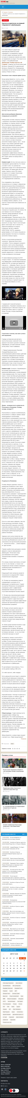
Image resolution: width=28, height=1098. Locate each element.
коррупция (11, 1017)
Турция (18, 1006)
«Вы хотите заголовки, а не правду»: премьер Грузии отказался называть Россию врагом (13, 913)
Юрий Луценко (6, 1011)
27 (14, 971)
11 (7, 965)
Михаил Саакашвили (11, 998)
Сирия (12, 1006)
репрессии (5, 1019)
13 (13, 965)
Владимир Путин (18, 988)
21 (17, 968)
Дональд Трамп (15, 993)
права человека (19, 1017)
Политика (10, 12)
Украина (5, 1009)
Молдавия (21, 998)
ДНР (16, 990)
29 (20, 971)
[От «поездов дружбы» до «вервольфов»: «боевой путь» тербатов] (14, 800)
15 (20, 965)
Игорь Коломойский (14, 996)
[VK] (5, 1089)
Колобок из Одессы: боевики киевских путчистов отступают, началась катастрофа (13, 889)
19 (10, 968)
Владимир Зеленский (7, 988)
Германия (5, 990)
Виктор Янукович (16, 985)
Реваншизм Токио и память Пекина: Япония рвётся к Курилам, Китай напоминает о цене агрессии (13, 865)
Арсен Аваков (19, 983)
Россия (20, 1003)
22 (20, 968)
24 (4, 971)
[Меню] (3, 6)
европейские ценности (18, 1014)
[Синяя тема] (17, 1090)
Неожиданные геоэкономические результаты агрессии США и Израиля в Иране (13, 901)
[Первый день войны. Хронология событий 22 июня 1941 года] (14, 781)
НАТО (4, 1001)
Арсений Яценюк (6, 985)
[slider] (11, 298)
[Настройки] (22, 299)
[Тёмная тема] (14, 1090)
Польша (14, 1003)
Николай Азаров (11, 1001)
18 (7, 968)
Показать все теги (7, 1022)
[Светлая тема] (10, 1090)
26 (10, 971)
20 (14, 968)
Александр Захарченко (8, 983)
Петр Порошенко (7, 1003)
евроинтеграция (6, 1014)
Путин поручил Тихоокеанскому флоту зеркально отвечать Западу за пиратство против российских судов (14, 877)
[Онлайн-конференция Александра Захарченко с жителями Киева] (14, 818)
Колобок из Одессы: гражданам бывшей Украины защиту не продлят (12, 853)
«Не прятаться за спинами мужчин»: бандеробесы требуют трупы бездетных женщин (12, 924)
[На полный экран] (25, 299)
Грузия (11, 990)
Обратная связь (6, 1083)
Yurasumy (23, 739)
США (8, 1006)
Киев (22, 996)
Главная (5, 12)
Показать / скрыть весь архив (9, 1077)
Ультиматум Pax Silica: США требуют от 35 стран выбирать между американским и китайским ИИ (13, 871)
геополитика (20, 1011)
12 (10, 965)
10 (3, 965)
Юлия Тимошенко (17, 1009)
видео (12, 743)
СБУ (4, 1006)
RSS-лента (4, 1086)
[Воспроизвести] (3, 328)
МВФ (4, 998)
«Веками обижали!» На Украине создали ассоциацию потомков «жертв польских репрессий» (14, 895)
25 (7, 971)
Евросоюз (5, 996)
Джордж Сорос (6, 993)
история (5, 1017)
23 (24, 968)
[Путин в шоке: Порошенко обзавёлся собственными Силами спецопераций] (14, 763)
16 (24, 965)
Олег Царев (20, 1001)
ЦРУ (10, 1009)
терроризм (12, 1019)
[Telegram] (2, 1089)
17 (3, 968)
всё (23, 834)
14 (17, 965)
